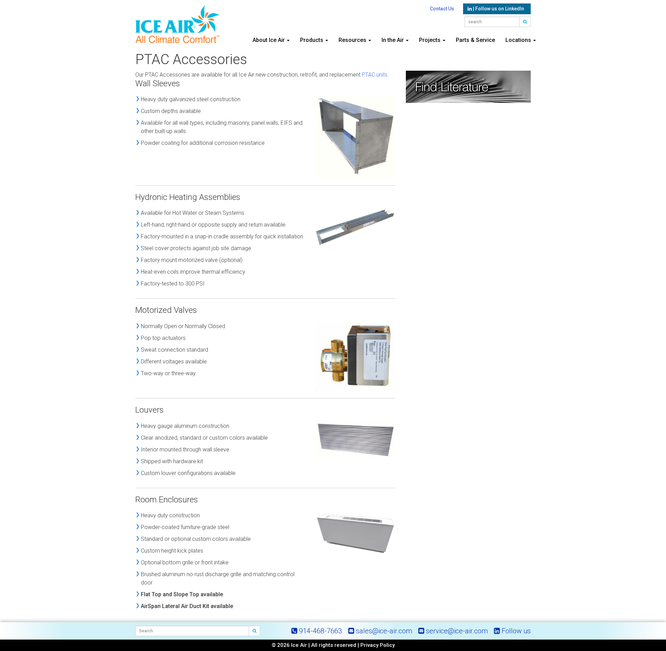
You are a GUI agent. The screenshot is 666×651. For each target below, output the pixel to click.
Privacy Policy (377, 645)
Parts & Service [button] (475, 40)
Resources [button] (353, 40)
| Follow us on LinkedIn (498, 8)
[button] (525, 22)
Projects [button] (430, 40)
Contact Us (442, 8)
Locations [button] (518, 40)
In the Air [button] (393, 40)
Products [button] (312, 40)
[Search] (255, 631)
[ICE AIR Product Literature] (468, 88)
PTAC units (374, 74)
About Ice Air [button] (269, 40)
